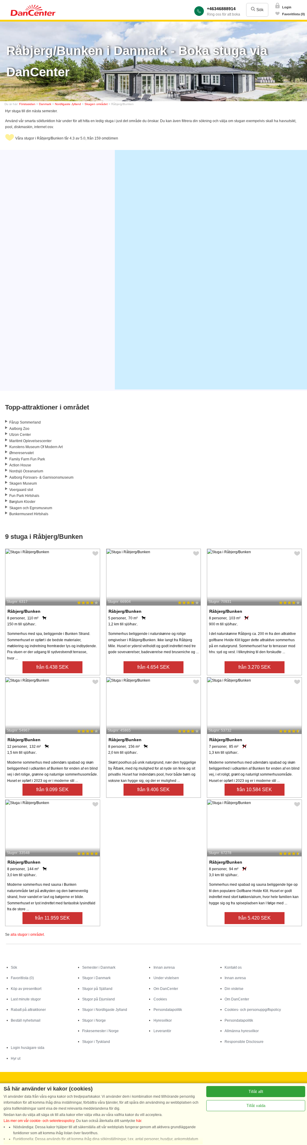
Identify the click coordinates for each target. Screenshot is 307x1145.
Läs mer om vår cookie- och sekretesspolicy (39, 1121)
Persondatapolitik (168, 1010)
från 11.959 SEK (52, 917)
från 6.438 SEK (52, 667)
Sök (259, 9)
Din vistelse (234, 989)
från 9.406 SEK (153, 789)
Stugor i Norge (94, 1020)
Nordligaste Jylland (68, 104)
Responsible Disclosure (244, 1042)
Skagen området (96, 104)
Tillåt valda (255, 1105)
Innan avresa (164, 967)
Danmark (45, 104)
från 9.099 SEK (52, 789)
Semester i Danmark (98, 967)
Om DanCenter (166, 989)
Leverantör (162, 1031)
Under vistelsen (166, 978)
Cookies (160, 999)
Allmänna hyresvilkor (242, 1031)
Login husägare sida (27, 1048)
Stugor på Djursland (98, 999)
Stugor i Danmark (96, 978)
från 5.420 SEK (254, 917)
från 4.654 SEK (153, 667)
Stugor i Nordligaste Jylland (104, 1010)
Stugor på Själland (97, 989)
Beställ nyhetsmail (25, 1020)
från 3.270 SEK (254, 667)
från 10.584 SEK (254, 789)
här (138, 1121)
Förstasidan (27, 104)
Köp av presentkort (26, 989)
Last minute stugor (26, 999)
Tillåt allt (256, 1091)
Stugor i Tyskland (96, 1042)
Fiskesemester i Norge (100, 1031)
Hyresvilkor (163, 1020)
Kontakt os (233, 967)
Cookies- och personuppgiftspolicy (253, 1010)
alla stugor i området (27, 934)
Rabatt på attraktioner (28, 1010)
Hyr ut (15, 1058)
